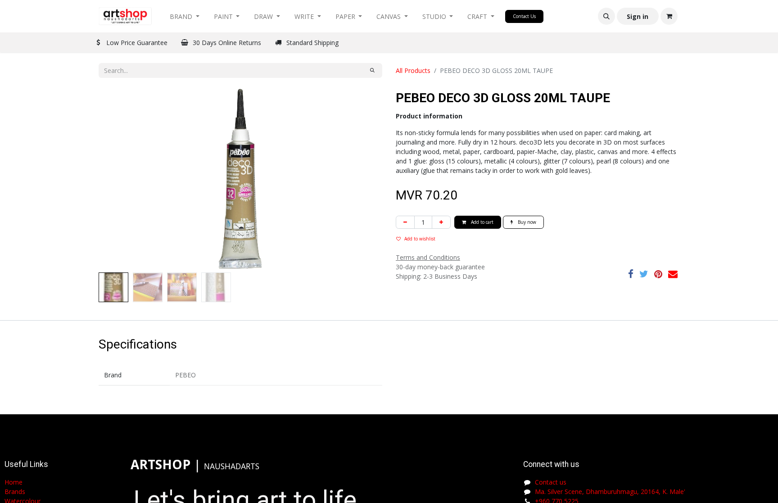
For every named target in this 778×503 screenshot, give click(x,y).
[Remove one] (405, 222)
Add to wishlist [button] (419, 239)
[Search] (372, 70)
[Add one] (441, 222)
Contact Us (524, 16)
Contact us (550, 482)
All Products (413, 70)
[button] (606, 16)
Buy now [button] (526, 222)
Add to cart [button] (481, 222)
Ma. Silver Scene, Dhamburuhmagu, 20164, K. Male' (610, 491)
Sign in (637, 16)
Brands (15, 491)
